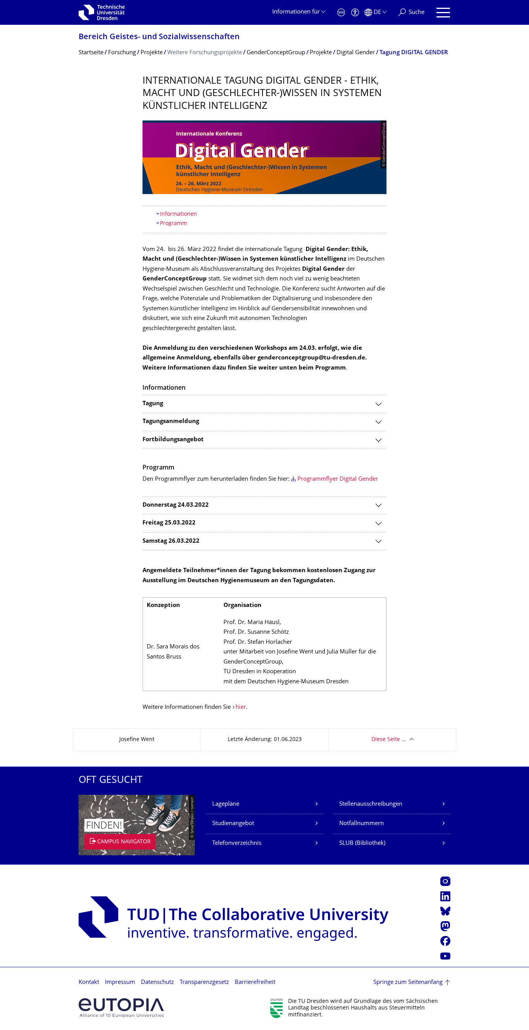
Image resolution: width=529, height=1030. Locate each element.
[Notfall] (341, 12)
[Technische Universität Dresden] (102, 12)
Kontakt (89, 982)
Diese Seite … (388, 739)
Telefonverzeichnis (236, 843)
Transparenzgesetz (204, 982)
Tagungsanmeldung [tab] (171, 422)
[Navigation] (443, 13)
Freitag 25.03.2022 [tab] (169, 523)
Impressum (120, 982)
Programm (173, 223)
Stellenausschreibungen (370, 804)
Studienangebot (233, 824)
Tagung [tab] (153, 404)
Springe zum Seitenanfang (408, 982)
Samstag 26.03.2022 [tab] (171, 541)
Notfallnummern (361, 824)
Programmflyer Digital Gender (337, 479)
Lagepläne (225, 804)
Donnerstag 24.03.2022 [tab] (176, 505)
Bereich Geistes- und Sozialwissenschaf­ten (159, 37)
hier (240, 707)
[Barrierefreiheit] (355, 12)
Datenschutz (157, 982)
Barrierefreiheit (255, 982)
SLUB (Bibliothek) (362, 843)
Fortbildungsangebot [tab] (173, 440)
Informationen (178, 214)
